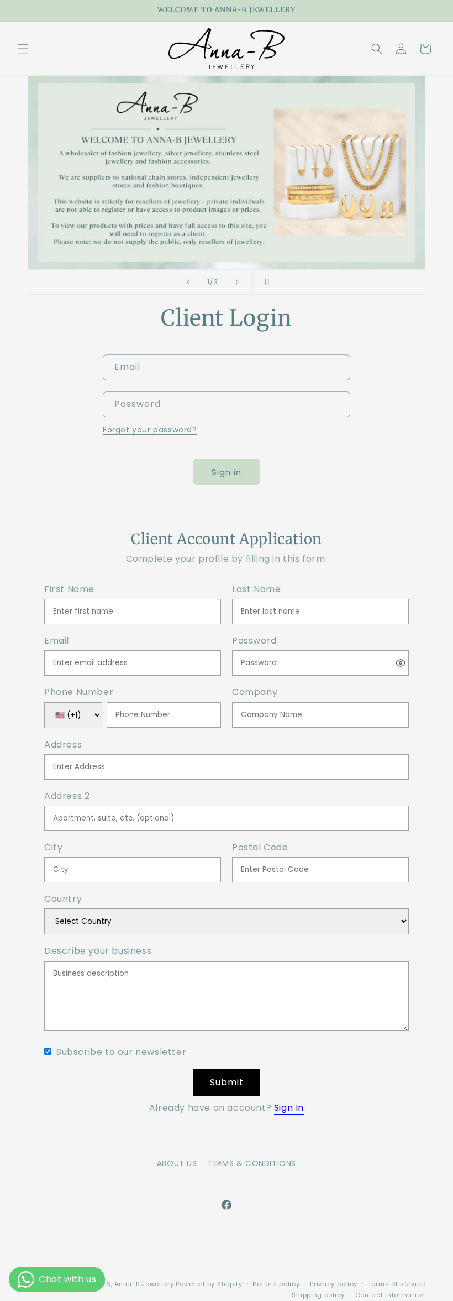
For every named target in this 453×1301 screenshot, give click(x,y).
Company (254, 692)
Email (56, 641)
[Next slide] (237, 282)
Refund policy (275, 1283)
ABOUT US (177, 1163)
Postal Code (260, 848)
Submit (227, 1082)
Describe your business (97, 951)
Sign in (226, 472)
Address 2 (66, 796)
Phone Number (78, 692)
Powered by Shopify (209, 1283)
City (53, 848)
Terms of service (396, 1283)
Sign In (289, 1107)
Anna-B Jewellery (143, 1283)
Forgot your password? (150, 429)
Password (254, 641)
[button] (23, 48)
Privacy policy (333, 1283)
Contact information (390, 1294)
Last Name (256, 589)
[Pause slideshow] (264, 282)
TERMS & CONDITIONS (252, 1163)
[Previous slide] (188, 282)
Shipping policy (318, 1294)
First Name (69, 589)
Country (63, 899)
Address (63, 745)
